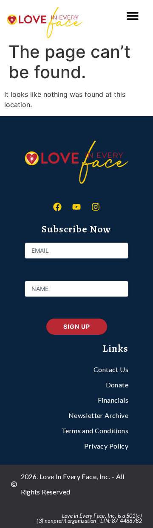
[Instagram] (95, 206)
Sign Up (76, 326)
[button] (132, 15)
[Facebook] (57, 206)
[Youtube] (76, 206)
